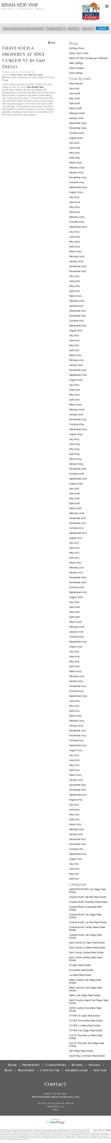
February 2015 (76, 676)
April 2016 (74, 617)
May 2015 (74, 661)
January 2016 (76, 631)
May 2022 (74, 286)
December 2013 (77, 730)
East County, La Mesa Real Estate (87, 947)
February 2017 (76, 567)
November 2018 (77, 468)
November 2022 (77, 271)
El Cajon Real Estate (80, 965)
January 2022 (76, 305)
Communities (55, 1065)
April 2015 (74, 666)
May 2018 (74, 498)
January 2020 (76, 414)
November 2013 (77, 735)
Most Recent (76, 83)
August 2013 (75, 750)
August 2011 (75, 859)
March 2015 (75, 671)
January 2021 (76, 365)
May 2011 (74, 873)
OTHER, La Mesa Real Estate (84, 1025)
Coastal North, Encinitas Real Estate (88, 902)
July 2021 (74, 335)
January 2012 (76, 834)
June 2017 (74, 547)
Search (102, 28)
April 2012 (74, 819)
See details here (35, 87)
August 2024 (76, 192)
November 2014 (77, 686)
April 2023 (74, 246)
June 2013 (74, 760)
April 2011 (74, 878)
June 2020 (74, 389)
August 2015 (75, 646)
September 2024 (78, 187)
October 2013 (76, 740)
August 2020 (76, 380)
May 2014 (74, 705)
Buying (77, 1065)
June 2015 (74, 656)
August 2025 (76, 138)
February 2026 (77, 113)
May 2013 (74, 765)
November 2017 (77, 523)
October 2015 (76, 636)
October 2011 (76, 849)
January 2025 (76, 172)
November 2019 (77, 419)
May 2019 (74, 449)
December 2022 (77, 266)
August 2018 (76, 483)
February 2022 (76, 301)
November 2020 (78, 370)
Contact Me (50, 1070)
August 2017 (75, 538)
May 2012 (74, 814)
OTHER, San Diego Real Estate (85, 1030)
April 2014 (74, 710)
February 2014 (76, 720)
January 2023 (76, 261)
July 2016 (74, 602)
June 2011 (74, 868)
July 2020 (74, 384)
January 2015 (76, 681)
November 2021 (77, 315)
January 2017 (76, 572)
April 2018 (74, 503)
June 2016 (74, 607)
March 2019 (75, 459)
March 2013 (75, 775)
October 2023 (76, 221)
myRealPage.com (55, 1122)
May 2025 (74, 152)
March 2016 (75, 622)
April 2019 (74, 454)
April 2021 (74, 350)
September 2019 (78, 429)
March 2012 (75, 824)
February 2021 (76, 360)
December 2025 (77, 123)
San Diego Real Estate (81, 1050)
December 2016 (77, 577)
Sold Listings (76, 73)
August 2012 (75, 799)
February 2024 (77, 217)
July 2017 (74, 543)
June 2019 (74, 444)
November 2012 (77, 789)
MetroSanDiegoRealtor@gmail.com (55, 1097)
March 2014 (75, 715)
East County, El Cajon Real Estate (87, 942)
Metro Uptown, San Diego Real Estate (26, 74)
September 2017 (78, 533)
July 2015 (74, 651)
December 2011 (77, 839)
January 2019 (76, 463)
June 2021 (74, 340)
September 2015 (78, 641)
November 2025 (77, 128)
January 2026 (76, 118)
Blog (8, 1070)
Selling (94, 1065)
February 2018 (76, 513)
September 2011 (77, 854)
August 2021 (75, 330)
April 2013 (74, 770)
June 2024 (74, 202)
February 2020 (77, 409)
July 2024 (74, 197)
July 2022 (74, 276)
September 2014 (78, 696)
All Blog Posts (76, 48)
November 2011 (77, 844)
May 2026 (74, 98)
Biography (26, 1070)
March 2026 (75, 108)
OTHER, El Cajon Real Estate (84, 1015)
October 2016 (76, 587)
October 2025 (76, 133)
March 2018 (75, 508)
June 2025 (74, 147)
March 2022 (75, 296)
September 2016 (78, 592)
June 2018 (74, 493)
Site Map (100, 1070)
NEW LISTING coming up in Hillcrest (88, 58)
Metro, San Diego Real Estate (84, 995)
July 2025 (74, 142)
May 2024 (74, 207)
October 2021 (76, 320)
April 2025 (74, 157)
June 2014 (74, 701)
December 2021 (77, 310)
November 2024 (78, 177)
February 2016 (76, 626)
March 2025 (75, 162)
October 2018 (76, 473)
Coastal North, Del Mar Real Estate (87, 897)
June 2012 (74, 809)
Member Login (76, 1070)
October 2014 (76, 691)
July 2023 (74, 231)
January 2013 (76, 780)
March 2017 (75, 562)
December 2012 (77, 784)
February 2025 (76, 167)
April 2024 (74, 212)
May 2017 (74, 552)
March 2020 (75, 404)
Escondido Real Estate (81, 970)
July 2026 (74, 88)
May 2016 (74, 612)
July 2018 (74, 488)
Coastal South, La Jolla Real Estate (87, 922)
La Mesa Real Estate (80, 975)
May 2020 (74, 394)
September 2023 (78, 226)
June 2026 (74, 93)
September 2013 (78, 745)
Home (12, 1065)
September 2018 (78, 478)
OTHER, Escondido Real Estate (86, 1020)
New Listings (76, 63)
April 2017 (74, 557)
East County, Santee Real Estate (86, 952)
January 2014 (76, 725)
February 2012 (76, 829)
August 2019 (76, 434)
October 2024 (76, 182)
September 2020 (78, 375)
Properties (31, 1065)
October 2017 (76, 528)
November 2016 (77, 582)
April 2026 (74, 103)
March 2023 (75, 251)
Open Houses (76, 68)
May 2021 (74, 345)
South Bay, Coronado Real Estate (87, 1055)
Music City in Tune (78, 53)
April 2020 (74, 399)
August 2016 (76, 597)
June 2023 (74, 236)
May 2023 (74, 241)
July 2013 (74, 755)
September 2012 (78, 794)
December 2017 (77, 518)
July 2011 (74, 864)
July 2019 (74, 439)
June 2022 (74, 281)
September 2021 (78, 325)
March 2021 (75, 355)
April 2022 (74, 291)
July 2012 (74, 804)
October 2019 (76, 424)
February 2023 (76, 256)
